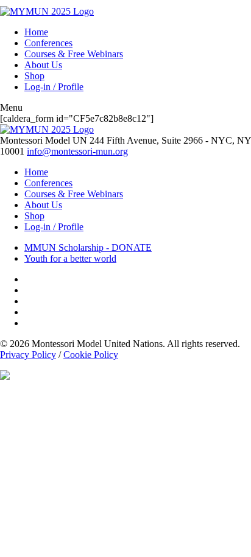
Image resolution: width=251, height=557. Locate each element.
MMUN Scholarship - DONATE (88, 247)
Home (36, 32)
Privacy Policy (28, 354)
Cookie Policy (90, 354)
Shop (34, 76)
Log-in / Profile (53, 87)
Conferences (48, 43)
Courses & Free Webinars (73, 54)
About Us (43, 65)
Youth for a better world (70, 258)
